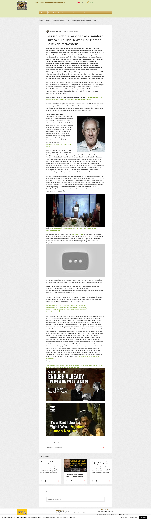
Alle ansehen (109, 456)
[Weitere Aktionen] (104, 31)
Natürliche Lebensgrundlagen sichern (81, 20)
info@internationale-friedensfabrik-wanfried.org (110, 513)
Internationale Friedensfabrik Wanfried (36, 513)
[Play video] (75, 210)
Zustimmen (143, 517)
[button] (79, 12)
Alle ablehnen (133, 517)
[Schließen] (149, 517)
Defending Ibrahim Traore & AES (61, 20)
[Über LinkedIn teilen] (55, 442)
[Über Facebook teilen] (47, 442)
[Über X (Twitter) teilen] (51, 442)
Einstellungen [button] (124, 517)
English (48, 20)
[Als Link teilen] (58, 442)
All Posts (41, 20)
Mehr (95, 20)
